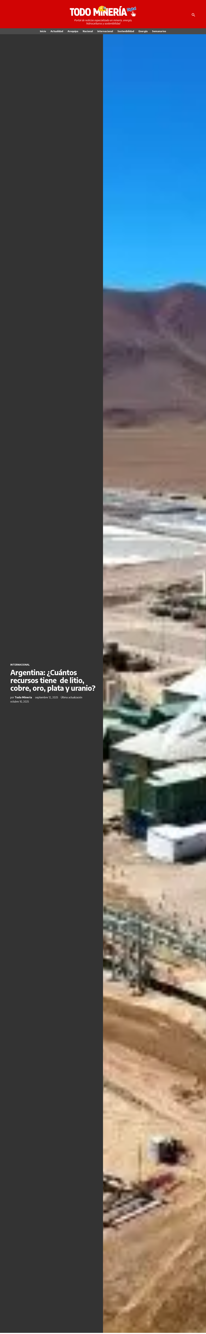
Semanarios (159, 31)
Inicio (43, 31)
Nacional (88, 31)
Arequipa (73, 31)
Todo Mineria (23, 697)
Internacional (105, 31)
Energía (143, 31)
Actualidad (57, 31)
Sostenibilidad (125, 31)
